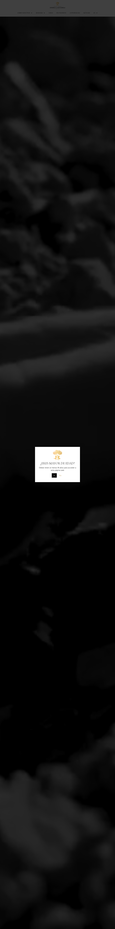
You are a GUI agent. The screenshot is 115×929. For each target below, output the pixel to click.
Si (54, 475)
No (60, 475)
